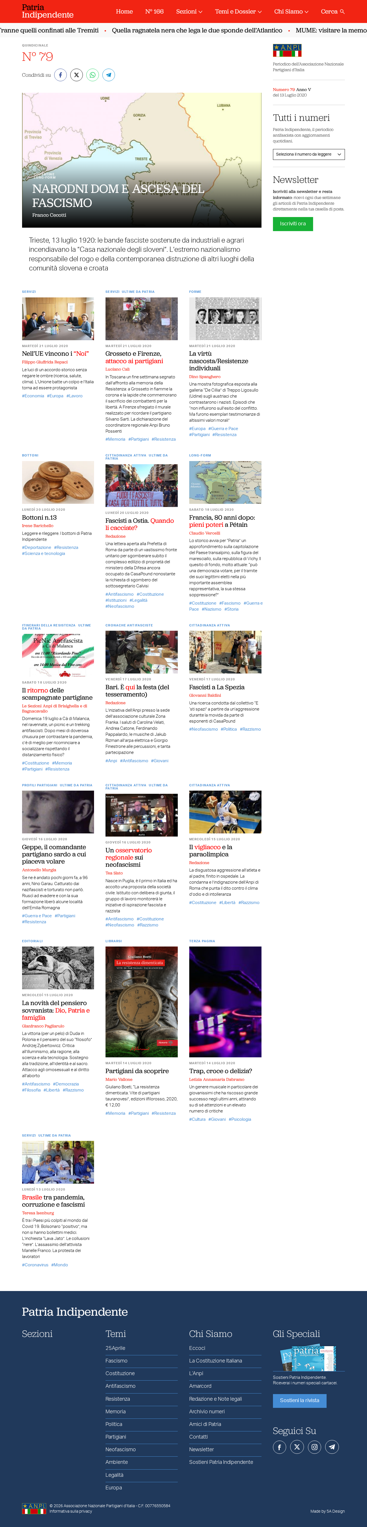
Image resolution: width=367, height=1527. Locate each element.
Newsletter (201, 1449)
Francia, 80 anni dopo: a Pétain (222, 521)
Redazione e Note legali (215, 1399)
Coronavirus (36, 1265)
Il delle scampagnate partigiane (57, 694)
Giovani (161, 761)
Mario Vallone (119, 1079)
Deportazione (38, 547)
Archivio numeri (207, 1411)
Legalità (139, 600)
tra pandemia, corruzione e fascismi (53, 1201)
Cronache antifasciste (129, 625)
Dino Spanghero (204, 377)
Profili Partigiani (40, 785)
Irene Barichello (37, 526)
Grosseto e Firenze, (134, 357)
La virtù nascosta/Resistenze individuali (218, 360)
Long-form (200, 455)
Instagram (314, 1447)
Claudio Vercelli (204, 533)
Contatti (198, 1437)
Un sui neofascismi (129, 857)
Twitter (297, 1447)
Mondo (61, 1265)
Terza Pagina (202, 941)
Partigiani (140, 439)
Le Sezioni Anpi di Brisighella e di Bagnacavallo (54, 708)
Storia (233, 609)
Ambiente (117, 1462)
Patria (48, 10)
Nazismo (212, 609)
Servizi (29, 291)
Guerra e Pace (224, 429)
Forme (195, 291)
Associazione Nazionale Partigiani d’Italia (99, 1506)
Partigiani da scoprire (137, 1071)
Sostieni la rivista (299, 1400)
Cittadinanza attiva (126, 455)
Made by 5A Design (328, 1511)
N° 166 (154, 11)
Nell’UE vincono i (55, 353)
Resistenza (165, 439)
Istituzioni (117, 600)
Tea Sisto (114, 873)
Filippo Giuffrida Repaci (45, 362)
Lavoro (76, 396)
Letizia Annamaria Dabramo (216, 1079)
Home (124, 11)
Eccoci (197, 1348)
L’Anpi (196, 1373)
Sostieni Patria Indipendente (221, 1462)
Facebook (279, 1447)
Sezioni (186, 11)
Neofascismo (121, 606)
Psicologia (241, 1119)
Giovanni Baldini (205, 695)
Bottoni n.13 (39, 517)
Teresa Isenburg (38, 1213)
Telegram (332, 1447)
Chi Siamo (288, 11)
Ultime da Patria (138, 291)
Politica (230, 729)
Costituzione (151, 594)
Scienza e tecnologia (45, 553)
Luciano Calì (118, 369)
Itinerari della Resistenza (49, 625)
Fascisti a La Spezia (217, 687)
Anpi (112, 761)
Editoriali (32, 941)
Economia (34, 396)
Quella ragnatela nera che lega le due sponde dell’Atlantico (183, 30)
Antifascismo (121, 594)
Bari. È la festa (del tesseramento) (137, 690)
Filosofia (33, 1090)
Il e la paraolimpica (210, 850)
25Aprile (115, 1348)
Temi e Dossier (235, 11)
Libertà (228, 903)
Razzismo (252, 729)
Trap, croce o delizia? (220, 1071)
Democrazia (67, 1084)
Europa (56, 396)
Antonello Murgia (39, 870)
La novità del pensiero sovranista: (56, 1010)
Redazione (116, 536)
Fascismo (231, 603)
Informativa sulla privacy (71, 1511)
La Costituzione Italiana (215, 1361)
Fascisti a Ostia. (140, 524)
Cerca (329, 11)
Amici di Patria (205, 1424)
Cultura (199, 1119)
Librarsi (114, 941)
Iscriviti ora (293, 224)
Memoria (116, 439)
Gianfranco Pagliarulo (43, 1026)
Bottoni (30, 455)
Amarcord (200, 1386)
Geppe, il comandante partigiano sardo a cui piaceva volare (54, 854)
